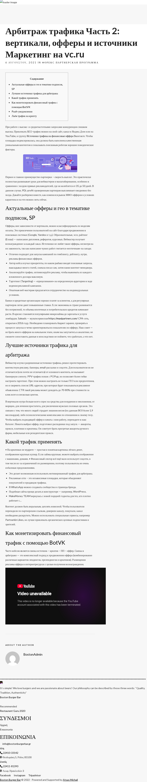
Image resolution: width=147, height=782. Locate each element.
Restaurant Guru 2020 (12, 710)
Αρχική (130, 8)
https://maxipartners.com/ (63, 318)
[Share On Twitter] (13, 774)
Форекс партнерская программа (70, 62)
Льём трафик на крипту (24, 115)
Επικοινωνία (140, 8)
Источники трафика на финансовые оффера (50, 135)
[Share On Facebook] (8, 774)
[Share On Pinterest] (18, 774)
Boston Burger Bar (10, 697)
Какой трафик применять (25, 97)
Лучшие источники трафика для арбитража (35, 93)
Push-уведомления (22, 111)
